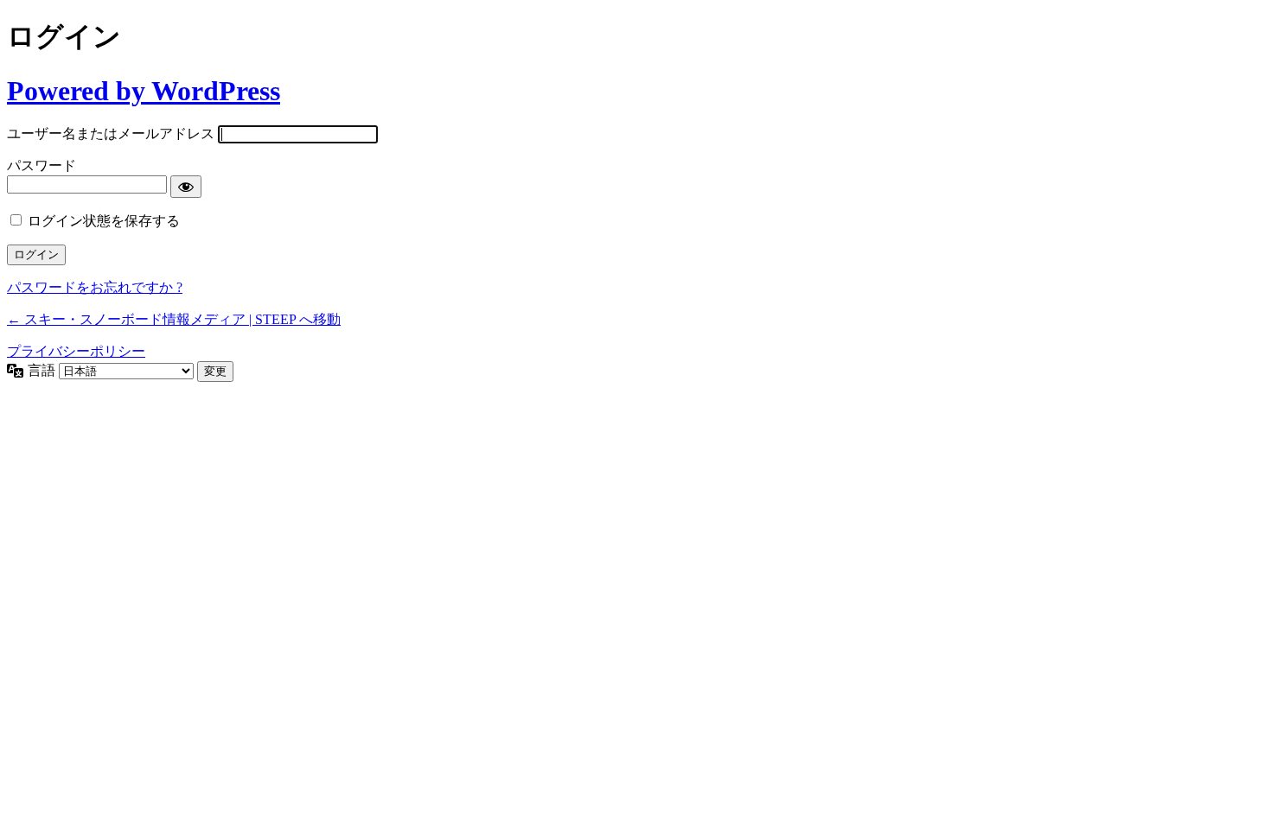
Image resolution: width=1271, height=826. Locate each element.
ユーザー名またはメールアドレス (110, 133)
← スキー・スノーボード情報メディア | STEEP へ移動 (174, 319)
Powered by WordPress (143, 90)
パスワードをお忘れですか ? (94, 287)
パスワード (41, 165)
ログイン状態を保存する (104, 220)
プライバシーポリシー (76, 351)
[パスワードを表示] (185, 186)
